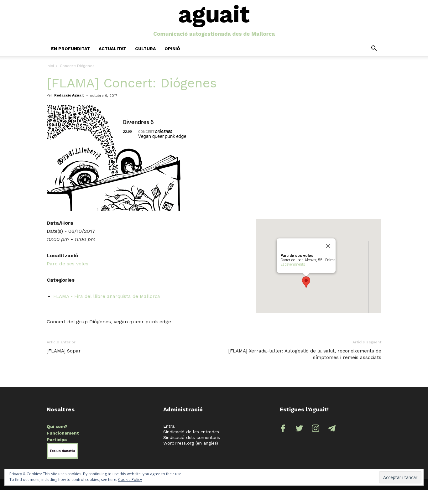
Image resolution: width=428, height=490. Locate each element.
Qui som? (57, 426)
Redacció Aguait (69, 95)
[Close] (328, 245)
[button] (373, 48)
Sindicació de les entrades (191, 431)
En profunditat (70, 48)
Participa (57, 439)
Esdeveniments (292, 264)
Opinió (172, 48)
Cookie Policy (130, 479)
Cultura (145, 48)
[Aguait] (214, 21)
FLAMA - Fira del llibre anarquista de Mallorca (106, 296)
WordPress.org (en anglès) (190, 443)
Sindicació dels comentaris (191, 437)
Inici (50, 66)
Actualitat (112, 48)
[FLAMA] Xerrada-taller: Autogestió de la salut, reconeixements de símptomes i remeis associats (304, 354)
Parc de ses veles (67, 264)
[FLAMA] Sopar (64, 351)
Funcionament (63, 432)
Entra (169, 426)
